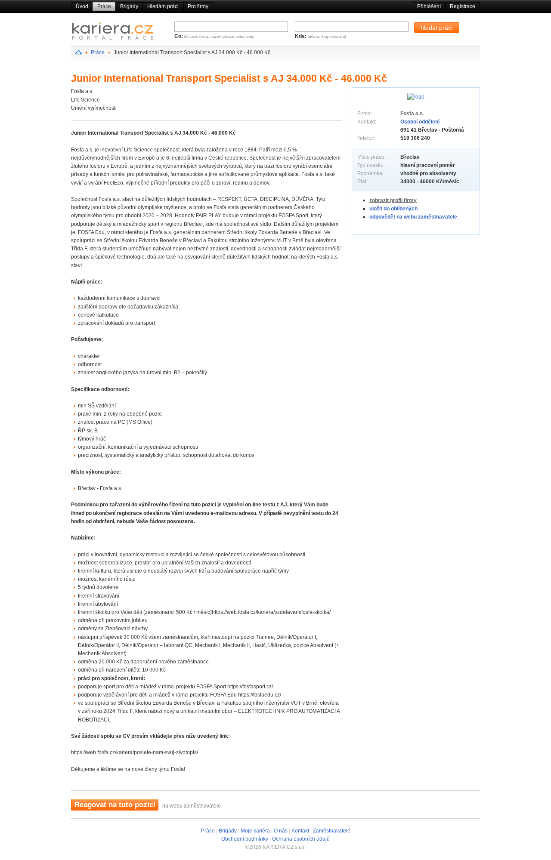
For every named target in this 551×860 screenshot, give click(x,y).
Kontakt (300, 831)
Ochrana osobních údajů (301, 839)
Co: (179, 36)
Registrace (462, 6)
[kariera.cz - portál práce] (113, 33)
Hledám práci (163, 6)
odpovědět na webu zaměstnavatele (413, 217)
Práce (104, 6)
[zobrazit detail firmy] (415, 96)
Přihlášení (429, 6)
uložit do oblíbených (393, 209)
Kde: (301, 36)
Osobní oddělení (420, 122)
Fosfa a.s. (412, 114)
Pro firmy (198, 6)
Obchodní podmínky (244, 839)
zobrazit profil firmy (393, 200)
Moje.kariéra (255, 831)
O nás (281, 831)
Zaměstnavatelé (331, 831)
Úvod (82, 6)
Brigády (129, 6)
